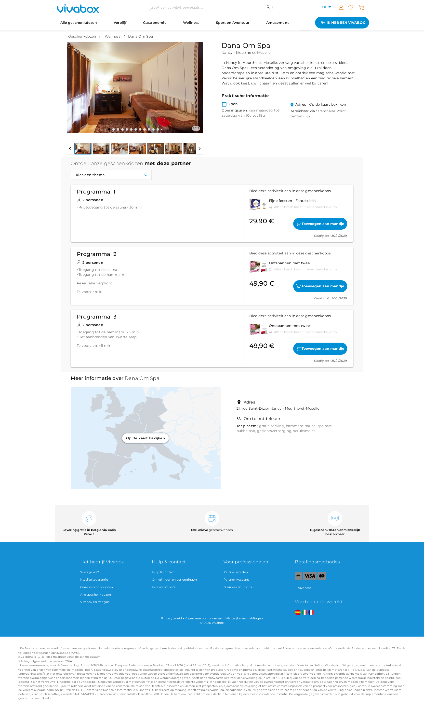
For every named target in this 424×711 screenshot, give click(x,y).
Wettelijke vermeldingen (244, 618)
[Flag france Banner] (311, 613)
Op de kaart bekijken (327, 104)
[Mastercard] (322, 578)
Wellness (191, 22)
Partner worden (236, 572)
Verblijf (120, 22)
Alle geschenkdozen (78, 22)
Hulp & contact (163, 572)
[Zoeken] (268, 7)
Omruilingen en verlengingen (174, 579)
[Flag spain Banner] (298, 613)
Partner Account (236, 579)
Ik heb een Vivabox (346, 22)
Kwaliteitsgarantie (94, 579)
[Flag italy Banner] (304, 613)
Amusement (277, 22)
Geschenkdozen (82, 36)
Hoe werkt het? (164, 587)
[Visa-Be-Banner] (309, 578)
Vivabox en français (94, 602)
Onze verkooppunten (96, 587)
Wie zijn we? (89, 572)
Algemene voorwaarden (203, 618)
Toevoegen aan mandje (323, 224)
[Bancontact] (298, 578)
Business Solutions (238, 587)
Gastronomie (155, 22)
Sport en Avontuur (233, 22)
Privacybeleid (171, 618)
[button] (73, 84)
